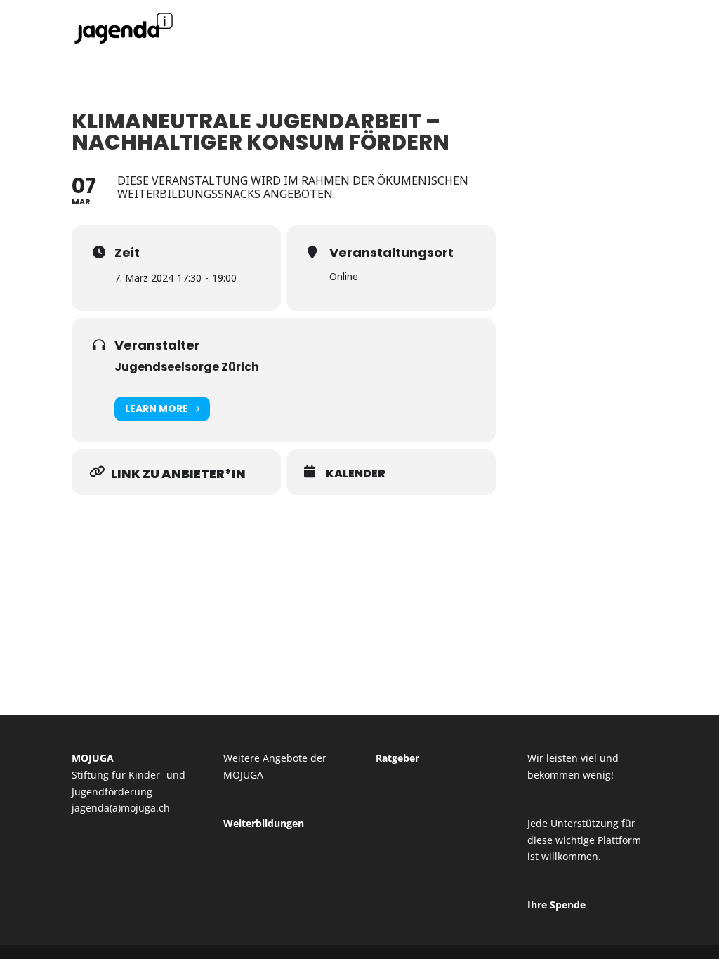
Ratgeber (397, 758)
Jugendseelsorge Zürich (186, 367)
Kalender (355, 474)
